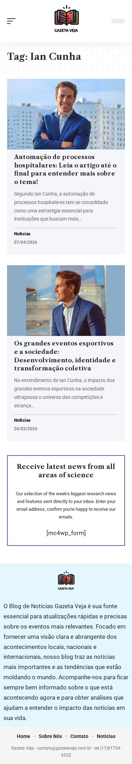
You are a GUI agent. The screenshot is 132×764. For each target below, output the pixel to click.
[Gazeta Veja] (66, 21)
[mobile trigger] (13, 21)
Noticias (22, 234)
